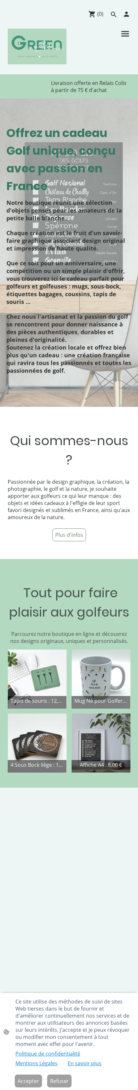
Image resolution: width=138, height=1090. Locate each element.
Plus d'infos (69, 534)
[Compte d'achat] (126, 14)
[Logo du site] (37, 46)
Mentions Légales (36, 1063)
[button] (113, 14)
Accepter (28, 1081)
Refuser (59, 1081)
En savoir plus (84, 1063)
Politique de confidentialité (47, 1053)
